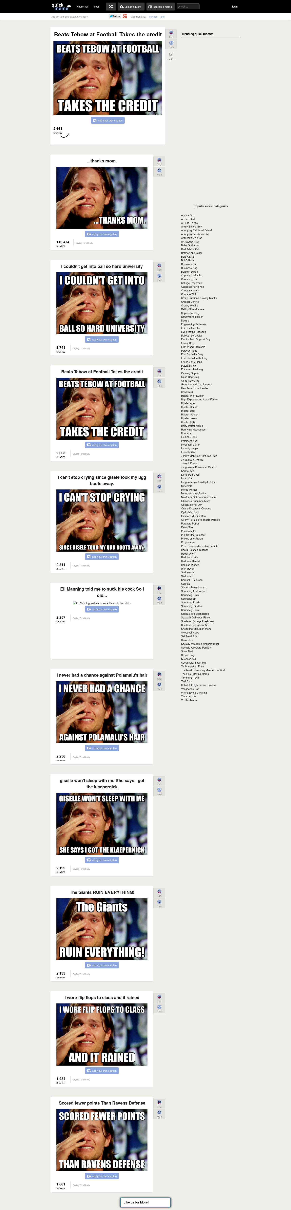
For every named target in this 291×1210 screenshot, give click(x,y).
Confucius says (190, 290)
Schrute (185, 583)
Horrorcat (186, 433)
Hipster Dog (188, 410)
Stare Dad (187, 651)
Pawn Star (187, 527)
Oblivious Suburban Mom (195, 501)
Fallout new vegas (191, 335)
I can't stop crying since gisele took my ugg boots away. (102, 480)
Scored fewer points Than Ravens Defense (102, 1103)
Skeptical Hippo (190, 632)
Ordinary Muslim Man (193, 516)
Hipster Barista (189, 407)
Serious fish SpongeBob (195, 613)
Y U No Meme (189, 700)
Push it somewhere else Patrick (199, 546)
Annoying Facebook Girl (195, 234)
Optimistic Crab (190, 512)
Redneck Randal (190, 561)
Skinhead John (189, 636)
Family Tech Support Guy (195, 339)
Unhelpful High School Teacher (198, 685)
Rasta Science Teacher (194, 550)
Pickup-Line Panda (192, 538)
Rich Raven (187, 568)
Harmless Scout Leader (194, 388)
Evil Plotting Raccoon (193, 332)
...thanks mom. (102, 160)
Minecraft (186, 486)
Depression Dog (190, 313)
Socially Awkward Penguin (196, 647)
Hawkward (187, 392)
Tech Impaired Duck (192, 666)
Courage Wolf (189, 294)
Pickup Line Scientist (193, 535)
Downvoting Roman (192, 317)
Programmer (188, 542)
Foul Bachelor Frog (192, 354)
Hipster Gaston (189, 414)
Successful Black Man (194, 662)
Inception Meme (190, 444)
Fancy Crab (187, 343)
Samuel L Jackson (192, 580)
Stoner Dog (187, 655)
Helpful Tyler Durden (192, 395)
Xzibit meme (188, 696)
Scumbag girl (188, 598)
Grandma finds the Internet (196, 384)
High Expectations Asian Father (199, 399)
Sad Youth (187, 576)
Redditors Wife (189, 557)
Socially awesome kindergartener (200, 644)
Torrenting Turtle (190, 677)
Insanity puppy (189, 448)
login (235, 6)
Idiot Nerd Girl (189, 437)
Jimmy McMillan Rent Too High (199, 456)
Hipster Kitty (188, 422)
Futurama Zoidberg (192, 369)
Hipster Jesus (189, 418)
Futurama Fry (189, 365)
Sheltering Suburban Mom (196, 629)
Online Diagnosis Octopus (196, 508)
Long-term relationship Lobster (198, 482)
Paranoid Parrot (190, 523)
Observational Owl (191, 504)
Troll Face (186, 681)
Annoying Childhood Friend (196, 230)
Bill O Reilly (188, 260)
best (96, 6)
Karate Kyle (187, 471)
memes (153, 16)
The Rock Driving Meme (195, 674)
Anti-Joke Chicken (191, 238)
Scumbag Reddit (190, 602)
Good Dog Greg (190, 377)
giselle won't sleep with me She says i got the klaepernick (102, 783)
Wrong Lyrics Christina (194, 692)
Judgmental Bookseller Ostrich (198, 467)
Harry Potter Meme (192, 426)
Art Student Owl (190, 241)
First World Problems (193, 347)
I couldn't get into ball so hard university (102, 266)
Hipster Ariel (188, 403)
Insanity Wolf (188, 452)
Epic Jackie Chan (191, 328)
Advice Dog (187, 215)
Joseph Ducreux (190, 463)
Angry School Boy (191, 226)
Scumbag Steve (190, 610)
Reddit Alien (188, 553)
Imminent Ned (189, 441)
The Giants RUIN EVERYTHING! (102, 892)
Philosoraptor (188, 531)
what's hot (82, 6)
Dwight (185, 320)
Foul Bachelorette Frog (194, 358)
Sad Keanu (187, 572)
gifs (163, 16)
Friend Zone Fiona (191, 362)
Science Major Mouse (193, 587)
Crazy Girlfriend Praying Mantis (199, 298)
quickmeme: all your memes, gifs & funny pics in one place (61, 6)
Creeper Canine (190, 301)
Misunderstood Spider (193, 493)
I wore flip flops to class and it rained (102, 997)
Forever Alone (189, 350)
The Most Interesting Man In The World (203, 670)
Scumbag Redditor (191, 606)
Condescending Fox (192, 286)
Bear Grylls (187, 256)
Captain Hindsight (191, 275)
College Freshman (191, 283)
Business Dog (189, 268)
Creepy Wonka (189, 305)
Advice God (188, 219)
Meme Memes (189, 489)
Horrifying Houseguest (193, 429)
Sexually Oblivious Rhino (195, 617)
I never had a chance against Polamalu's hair (102, 675)
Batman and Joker (191, 253)
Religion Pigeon (190, 565)
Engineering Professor (193, 324)
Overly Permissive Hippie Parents (200, 520)
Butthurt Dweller (190, 271)
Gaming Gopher (190, 373)
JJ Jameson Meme (192, 459)
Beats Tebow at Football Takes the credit (102, 371)
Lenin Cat (186, 478)
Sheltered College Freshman (197, 621)
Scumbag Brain (190, 595)
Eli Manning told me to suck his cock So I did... (102, 592)
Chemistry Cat (189, 279)
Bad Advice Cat (190, 249)
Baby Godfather (190, 245)
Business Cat (189, 264)
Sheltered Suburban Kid (194, 625)
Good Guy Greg (190, 380)
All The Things (189, 223)
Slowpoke (186, 640)
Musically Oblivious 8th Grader (198, 497)
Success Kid (188, 659)
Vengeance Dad (190, 689)
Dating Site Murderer (193, 309)
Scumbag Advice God (193, 591)
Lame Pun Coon (190, 474)
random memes (111, 6)
